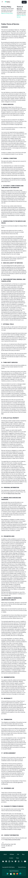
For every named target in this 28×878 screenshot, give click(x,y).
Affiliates (12, 854)
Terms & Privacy (22, 867)
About (5, 854)
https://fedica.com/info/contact (12, 839)
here (2, 413)
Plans (17, 858)
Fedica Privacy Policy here (14, 493)
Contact (11, 858)
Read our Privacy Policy (7, 13)
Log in (24, 2)
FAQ (18, 854)
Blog (23, 854)
